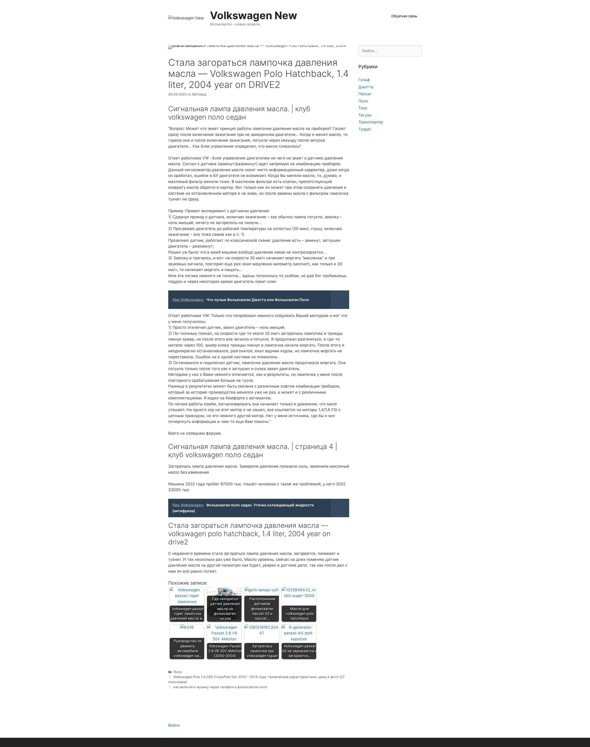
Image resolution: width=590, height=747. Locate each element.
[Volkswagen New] (186, 17)
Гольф (364, 80)
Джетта (365, 87)
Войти (174, 725)
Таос (362, 108)
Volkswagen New (253, 15)
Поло (177, 672)
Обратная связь (404, 16)
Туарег (365, 129)
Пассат (365, 94)
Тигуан (365, 115)
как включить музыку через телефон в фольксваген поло (220, 687)
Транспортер (370, 122)
